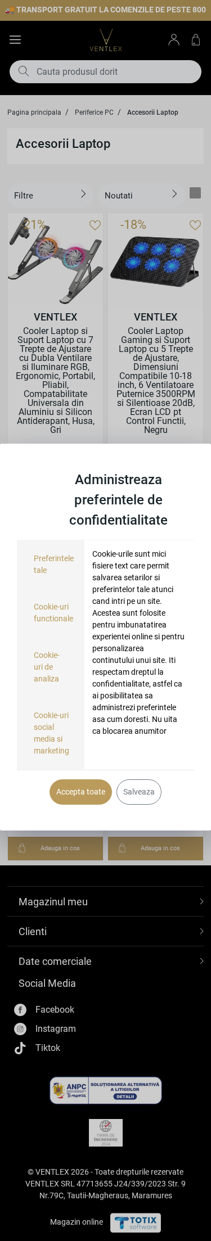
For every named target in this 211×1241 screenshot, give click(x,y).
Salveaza (139, 791)
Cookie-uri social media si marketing (51, 733)
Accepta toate (80, 791)
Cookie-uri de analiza (47, 667)
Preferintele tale (54, 564)
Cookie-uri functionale (53, 612)
